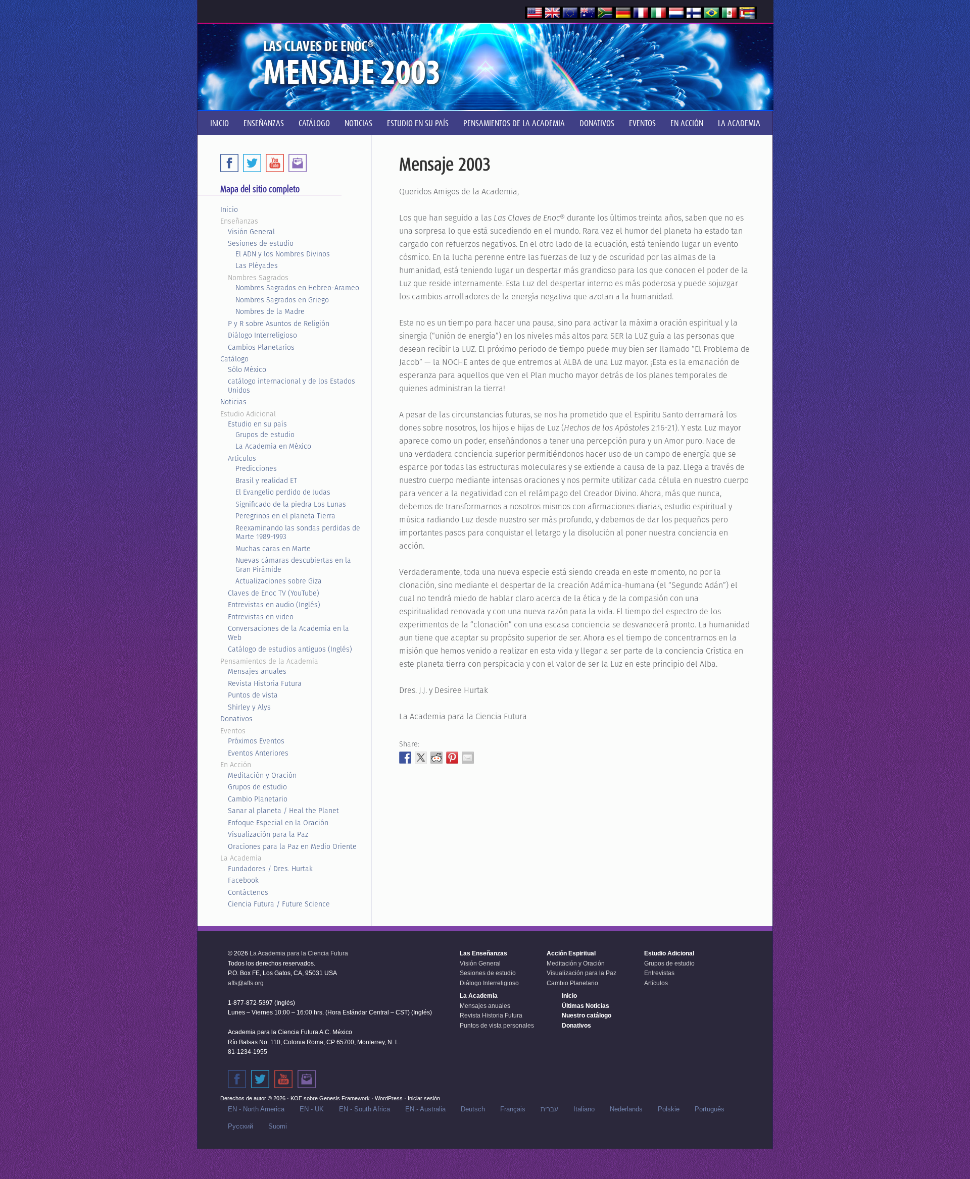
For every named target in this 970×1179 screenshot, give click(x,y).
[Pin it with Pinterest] (452, 758)
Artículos (242, 458)
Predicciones (256, 468)
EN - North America (256, 1109)
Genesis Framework (344, 1098)
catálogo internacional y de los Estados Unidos (291, 385)
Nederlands (626, 1109)
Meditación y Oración (262, 775)
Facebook (243, 880)
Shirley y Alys (249, 707)
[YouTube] (275, 163)
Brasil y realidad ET (266, 480)
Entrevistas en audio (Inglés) (274, 605)
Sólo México (247, 369)
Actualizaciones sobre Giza (278, 581)
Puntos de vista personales (497, 1025)
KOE (296, 1098)
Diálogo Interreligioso (262, 335)
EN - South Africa (364, 1109)
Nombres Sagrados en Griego (282, 300)
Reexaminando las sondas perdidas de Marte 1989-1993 (297, 532)
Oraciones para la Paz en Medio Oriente (292, 846)
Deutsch (473, 1109)
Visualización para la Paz (268, 834)
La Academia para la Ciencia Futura (299, 953)
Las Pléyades (256, 265)
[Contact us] (297, 163)
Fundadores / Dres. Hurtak (270, 869)
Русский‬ (240, 1126)
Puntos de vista (253, 695)
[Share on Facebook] (405, 758)
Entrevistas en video (261, 617)
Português (709, 1109)
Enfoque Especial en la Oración (278, 823)
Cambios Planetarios (261, 347)
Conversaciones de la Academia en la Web (288, 632)
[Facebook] (229, 163)
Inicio (229, 209)
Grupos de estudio (265, 435)
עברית (549, 1109)
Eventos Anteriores (258, 753)
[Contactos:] (307, 1079)
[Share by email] (468, 758)
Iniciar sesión (424, 1098)
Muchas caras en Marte (273, 549)
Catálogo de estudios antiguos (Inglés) (290, 649)
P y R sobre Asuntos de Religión (278, 323)
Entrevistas (659, 973)
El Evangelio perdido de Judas (282, 492)
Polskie (669, 1109)
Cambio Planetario (257, 799)
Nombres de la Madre (270, 311)
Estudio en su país (257, 424)
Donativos (236, 719)
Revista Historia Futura (265, 683)
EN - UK (312, 1109)
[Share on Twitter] (421, 758)
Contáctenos (248, 892)
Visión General (251, 232)
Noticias (233, 402)
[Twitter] (252, 163)
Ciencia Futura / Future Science (279, 904)
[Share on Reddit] (436, 758)
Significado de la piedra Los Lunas (290, 504)
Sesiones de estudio (261, 243)
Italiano (584, 1109)
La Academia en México (273, 446)
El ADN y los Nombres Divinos (282, 254)
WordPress (389, 1098)
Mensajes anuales (257, 671)
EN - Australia (425, 1109)
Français (512, 1109)
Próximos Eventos (256, 741)
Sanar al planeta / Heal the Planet (283, 811)
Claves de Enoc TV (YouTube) (273, 593)
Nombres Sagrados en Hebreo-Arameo (297, 288)
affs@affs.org (246, 983)
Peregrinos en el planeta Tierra (285, 516)
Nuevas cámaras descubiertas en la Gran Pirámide (293, 564)
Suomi (277, 1126)
